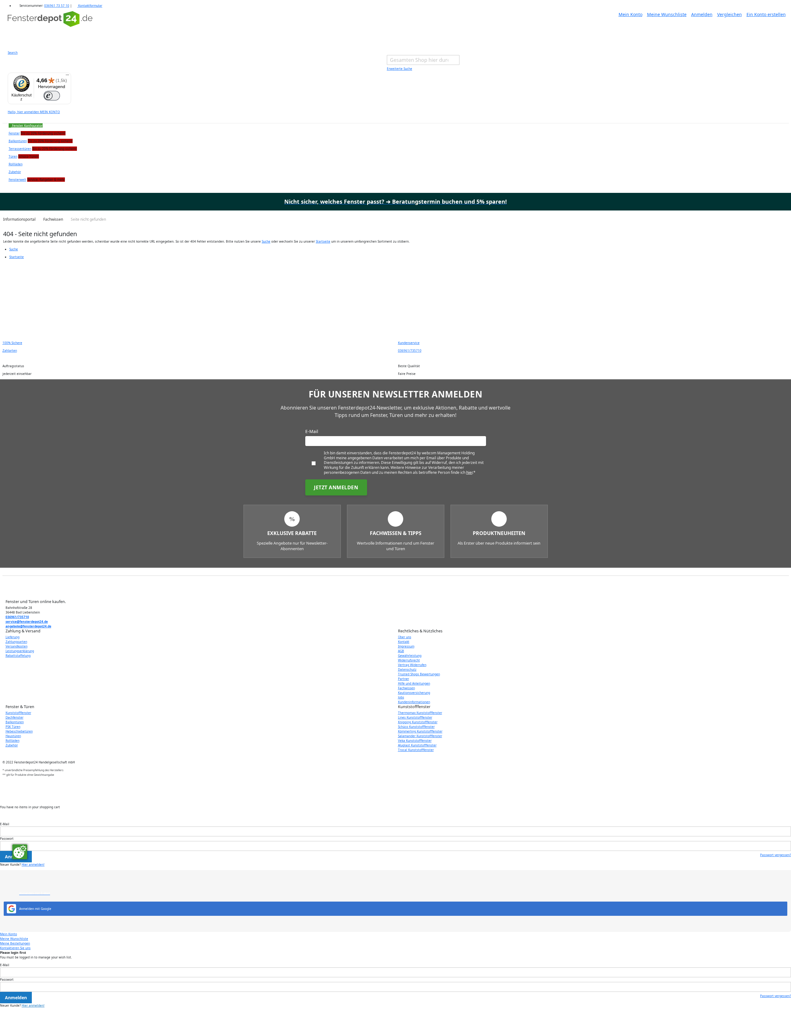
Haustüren (13, 736)
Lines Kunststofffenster (415, 717)
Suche (266, 241)
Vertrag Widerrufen (412, 665)
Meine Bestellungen (15, 943)
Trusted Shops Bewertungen (419, 674)
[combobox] (423, 60)
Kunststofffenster (18, 713)
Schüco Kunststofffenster (416, 726)
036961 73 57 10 (56, 5)
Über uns (404, 637)
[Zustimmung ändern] (19, 851)
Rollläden (12, 740)
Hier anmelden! (33, 864)
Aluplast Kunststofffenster (417, 745)
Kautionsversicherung (414, 692)
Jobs (401, 697)
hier (469, 472)
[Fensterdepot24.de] (50, 27)
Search (13, 52)
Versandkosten (16, 646)
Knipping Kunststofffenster (418, 722)
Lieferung (12, 637)
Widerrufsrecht (409, 660)
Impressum (406, 646)
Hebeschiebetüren (19, 731)
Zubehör (12, 745)
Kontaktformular (89, 5)
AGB (401, 651)
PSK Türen (13, 726)
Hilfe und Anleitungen (414, 683)
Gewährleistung (409, 655)
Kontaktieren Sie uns (15, 948)
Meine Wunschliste (667, 14)
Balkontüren (15, 722)
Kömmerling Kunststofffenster (420, 731)
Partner (403, 679)
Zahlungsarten (16, 641)
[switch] (52, 96)
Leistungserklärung (20, 651)
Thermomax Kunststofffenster (420, 713)
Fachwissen (406, 688)
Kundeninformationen (414, 702)
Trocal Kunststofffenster (416, 750)
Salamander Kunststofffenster (420, 736)
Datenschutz (407, 669)
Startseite (323, 241)
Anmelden (702, 14)
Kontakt (403, 641)
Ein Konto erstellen (766, 14)
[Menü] (67, 76)
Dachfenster (14, 717)
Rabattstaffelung (18, 655)
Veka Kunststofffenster (415, 740)
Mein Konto (630, 14)
